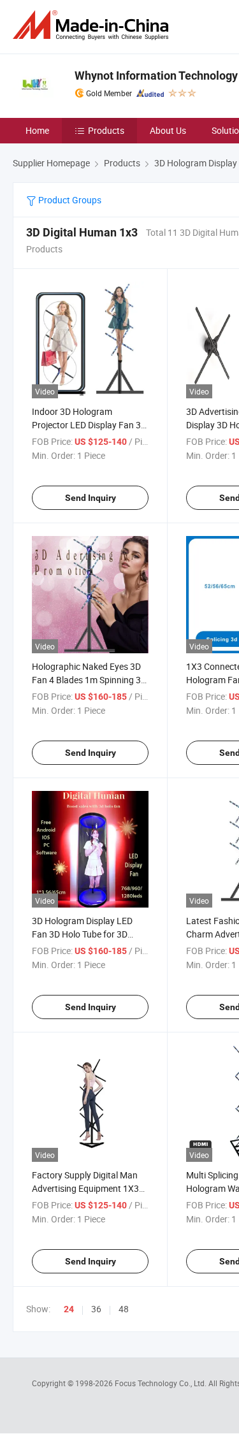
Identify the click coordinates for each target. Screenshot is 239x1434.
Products (106, 130)
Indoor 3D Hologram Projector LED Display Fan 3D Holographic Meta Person (89, 424)
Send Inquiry (90, 498)
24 (69, 1309)
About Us (168, 130)
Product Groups (68, 200)
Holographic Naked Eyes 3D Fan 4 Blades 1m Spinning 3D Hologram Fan (89, 679)
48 (124, 1309)
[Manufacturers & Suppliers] (93, 25)
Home (37, 130)
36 (96, 1309)
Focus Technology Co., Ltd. (161, 1383)
